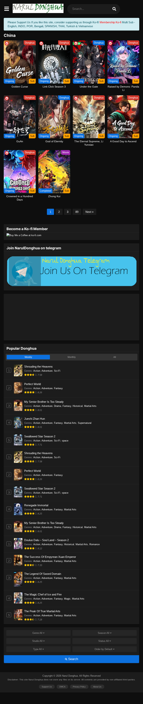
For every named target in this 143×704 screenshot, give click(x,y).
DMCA (62, 687)
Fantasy (58, 388)
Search (72, 659)
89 (76, 211)
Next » (89, 211)
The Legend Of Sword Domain (42, 573)
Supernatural (84, 423)
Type (37, 649)
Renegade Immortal (36, 505)
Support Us (47, 687)
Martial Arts (90, 406)
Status (103, 641)
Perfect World (32, 384)
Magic (67, 598)
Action (36, 370)
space (65, 440)
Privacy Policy (79, 687)
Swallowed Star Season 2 (39, 436)
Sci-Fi (57, 370)
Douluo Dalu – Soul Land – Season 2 (46, 540)
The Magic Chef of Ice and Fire (43, 594)
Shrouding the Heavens (38, 366)
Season (103, 633)
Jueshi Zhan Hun (34, 418)
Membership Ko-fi (110, 22)
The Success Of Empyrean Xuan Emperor (50, 556)
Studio (37, 641)
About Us (97, 687)
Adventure (47, 370)
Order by (103, 649)
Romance (94, 544)
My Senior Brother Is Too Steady (44, 401)
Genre (37, 633)
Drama (57, 406)
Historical (78, 406)
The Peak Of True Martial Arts (42, 611)
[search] (114, 9)
